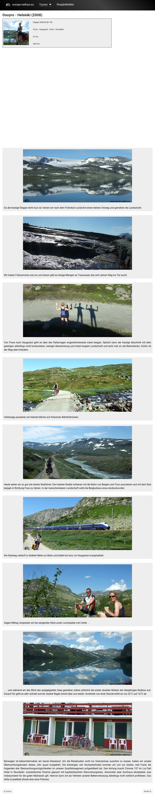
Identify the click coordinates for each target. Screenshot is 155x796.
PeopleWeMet (65, 4)
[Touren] (49, 5)
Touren (43, 4)
